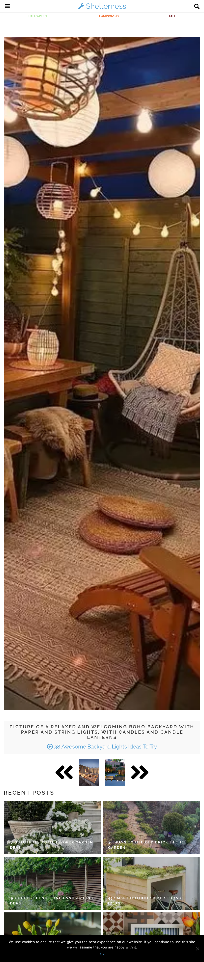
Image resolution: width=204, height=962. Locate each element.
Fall (172, 16)
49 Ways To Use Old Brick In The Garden (146, 845)
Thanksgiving (108, 16)
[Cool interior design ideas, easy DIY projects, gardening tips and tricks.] (102, 9)
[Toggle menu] (7, 7)
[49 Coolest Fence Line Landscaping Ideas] (52, 883)
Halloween (37, 16)
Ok (102, 954)
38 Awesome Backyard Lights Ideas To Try (105, 746)
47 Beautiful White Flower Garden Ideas (50, 845)
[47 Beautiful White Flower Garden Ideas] (52, 827)
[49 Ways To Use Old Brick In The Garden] (151, 827)
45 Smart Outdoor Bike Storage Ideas (146, 900)
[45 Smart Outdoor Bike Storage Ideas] (151, 883)
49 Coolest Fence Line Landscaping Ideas (51, 900)
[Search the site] (196, 7)
